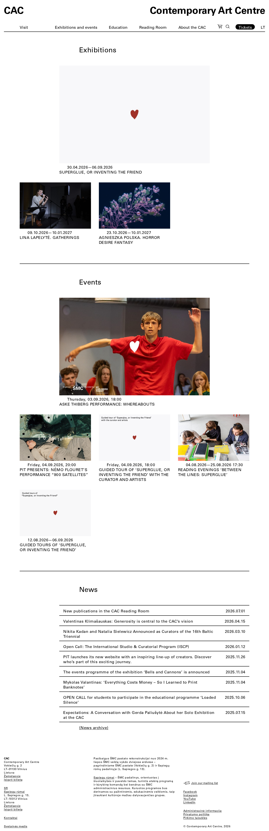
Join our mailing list (204, 783)
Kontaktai (11, 818)
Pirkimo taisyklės (195, 818)
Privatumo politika (196, 814)
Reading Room (153, 27)
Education (118, 27)
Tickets (245, 27)
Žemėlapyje (12, 776)
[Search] (228, 26)
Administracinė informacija (202, 811)
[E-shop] (220, 27)
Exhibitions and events (76, 27)
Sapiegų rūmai (14, 791)
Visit (24, 27)
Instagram (190, 795)
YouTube (189, 798)
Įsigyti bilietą (13, 779)
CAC (14, 9)
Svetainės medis (15, 826)
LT (263, 27)
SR (6, 788)
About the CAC (192, 27)
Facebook (190, 791)
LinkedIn (189, 802)
